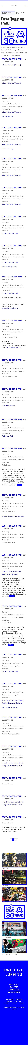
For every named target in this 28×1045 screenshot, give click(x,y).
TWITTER (14, 987)
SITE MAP (18, 1001)
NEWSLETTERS (14, 992)
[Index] (14, 911)
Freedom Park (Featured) (10, 233)
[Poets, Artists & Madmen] (14, 946)
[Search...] (25, 6)
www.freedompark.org (9, 267)
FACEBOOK (14, 984)
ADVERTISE (9, 999)
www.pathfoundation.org (10, 308)
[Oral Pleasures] (14, 928)
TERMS (22, 1003)
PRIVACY (14, 1003)
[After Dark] (14, 860)
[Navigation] (1, 6)
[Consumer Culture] (14, 894)
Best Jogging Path (12, 59)
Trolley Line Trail (7, 436)
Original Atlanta (14, 5)
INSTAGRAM (14, 990)
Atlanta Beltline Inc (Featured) (11, 65)
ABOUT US (19, 999)
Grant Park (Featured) (9, 405)
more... (19, 484)
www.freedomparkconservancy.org (13, 516)
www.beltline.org (7, 116)
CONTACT (10, 1001)
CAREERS (6, 1003)
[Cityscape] (14, 877)
